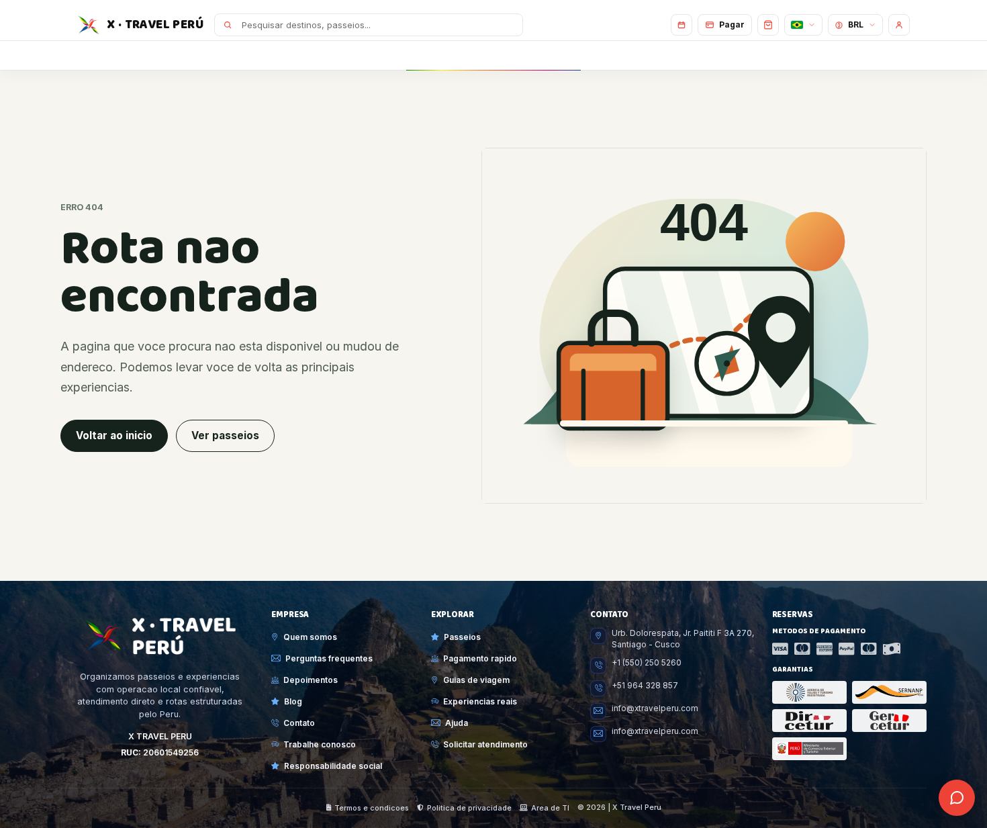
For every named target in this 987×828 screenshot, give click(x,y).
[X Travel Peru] (160, 635)
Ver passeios (225, 435)
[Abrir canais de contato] (957, 798)
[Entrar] (899, 25)
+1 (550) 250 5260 (647, 663)
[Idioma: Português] (803, 25)
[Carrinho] (768, 25)
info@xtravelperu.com (655, 708)
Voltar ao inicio (114, 435)
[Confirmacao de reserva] (681, 25)
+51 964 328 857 (645, 685)
